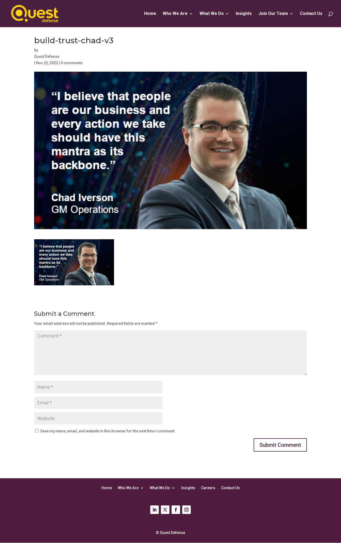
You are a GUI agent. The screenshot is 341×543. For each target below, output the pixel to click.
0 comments (72, 63)
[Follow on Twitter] (165, 509)
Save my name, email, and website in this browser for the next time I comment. (107, 431)
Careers (208, 488)
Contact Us (311, 14)
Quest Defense (46, 56)
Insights (244, 14)
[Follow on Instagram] (186, 509)
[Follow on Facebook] (176, 509)
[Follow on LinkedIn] (154, 509)
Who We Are (128, 488)
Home (150, 14)
